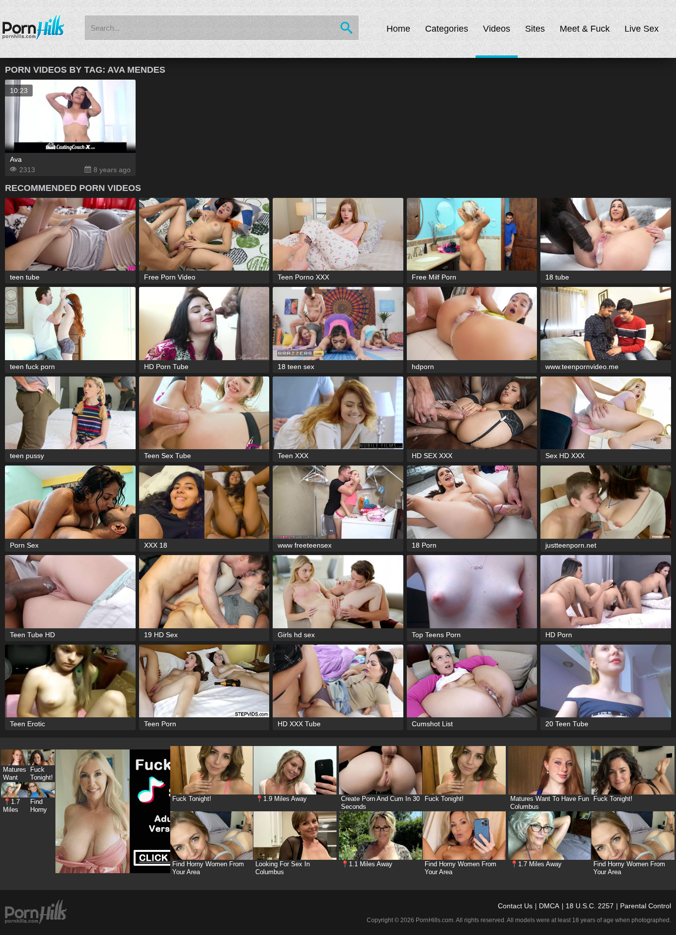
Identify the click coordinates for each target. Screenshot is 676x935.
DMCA (549, 906)
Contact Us (515, 906)
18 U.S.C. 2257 (590, 906)
